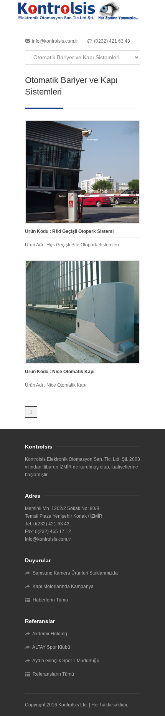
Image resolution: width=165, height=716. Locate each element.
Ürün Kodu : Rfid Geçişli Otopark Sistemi (69, 231)
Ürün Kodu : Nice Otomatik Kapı (59, 371)
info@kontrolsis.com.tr (55, 41)
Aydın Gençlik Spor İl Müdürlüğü (65, 660)
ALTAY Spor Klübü (51, 647)
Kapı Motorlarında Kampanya (63, 586)
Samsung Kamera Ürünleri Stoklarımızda (75, 573)
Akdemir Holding (49, 633)
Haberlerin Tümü (50, 600)
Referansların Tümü (53, 674)
